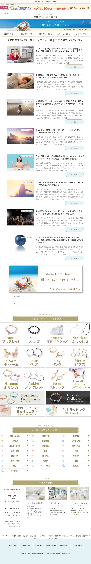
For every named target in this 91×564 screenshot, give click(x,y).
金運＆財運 (45, 441)
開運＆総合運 (15, 436)
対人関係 (45, 456)
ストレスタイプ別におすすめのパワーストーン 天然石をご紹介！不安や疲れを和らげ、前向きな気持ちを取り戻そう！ (60, 49)
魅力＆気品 (76, 446)
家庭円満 (76, 456)
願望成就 (76, 436)
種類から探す (13, 545)
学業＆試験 (15, 461)
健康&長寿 (15, 456)
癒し (14, 466)
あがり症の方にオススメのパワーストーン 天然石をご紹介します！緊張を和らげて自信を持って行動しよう (59, 212)
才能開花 (45, 446)
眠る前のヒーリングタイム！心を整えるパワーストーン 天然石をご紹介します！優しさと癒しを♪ (59, 76)
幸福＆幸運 (45, 436)
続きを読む (74, 67)
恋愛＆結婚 (15, 451)
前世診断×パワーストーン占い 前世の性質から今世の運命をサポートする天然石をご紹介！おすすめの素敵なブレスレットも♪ (60, 103)
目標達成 (15, 441)
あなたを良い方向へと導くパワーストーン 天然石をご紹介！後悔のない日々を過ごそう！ (58, 131)
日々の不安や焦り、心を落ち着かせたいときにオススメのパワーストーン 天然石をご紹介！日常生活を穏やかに (60, 157)
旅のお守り (15, 471)
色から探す (39, 545)
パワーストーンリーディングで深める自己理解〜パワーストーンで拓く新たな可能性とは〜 (60, 183)
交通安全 (76, 466)
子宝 (76, 451)
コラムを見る (77, 545)
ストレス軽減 (45, 466)
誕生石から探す (26, 545)
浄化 (76, 461)
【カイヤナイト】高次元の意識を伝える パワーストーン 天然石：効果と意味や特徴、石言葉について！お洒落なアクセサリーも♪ (60, 240)
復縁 (45, 451)
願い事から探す (51, 545)
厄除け (45, 461)
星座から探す (64, 545)
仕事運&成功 (76, 441)
